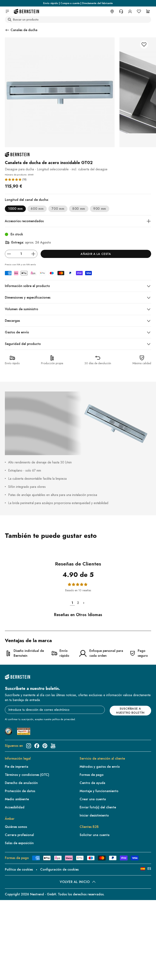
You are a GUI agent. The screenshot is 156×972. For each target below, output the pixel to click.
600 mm (37, 208)
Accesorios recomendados (24, 221)
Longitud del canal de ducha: (27, 199)
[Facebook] (36, 745)
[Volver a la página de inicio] (26, 11)
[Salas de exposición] (112, 11)
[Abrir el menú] (7, 11)
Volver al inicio (75, 882)
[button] (13, 179)
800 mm (78, 208)
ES (149, 868)
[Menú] (20, 935)
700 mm (58, 208)
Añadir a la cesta (96, 254)
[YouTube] (53, 745)
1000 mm (15, 208)
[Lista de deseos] (139, 11)
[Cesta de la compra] (148, 11)
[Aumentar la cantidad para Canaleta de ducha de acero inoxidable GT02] (33, 254)
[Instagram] (28, 745)
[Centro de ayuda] (121, 11)
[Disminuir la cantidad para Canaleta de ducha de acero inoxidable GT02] (9, 254)
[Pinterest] (44, 745)
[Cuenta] (130, 11)
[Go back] (7, 30)
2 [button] (78, 602)
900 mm (99, 208)
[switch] (14, 963)
